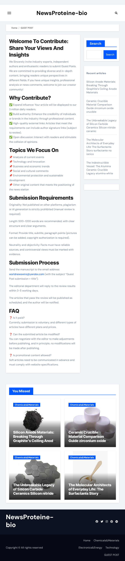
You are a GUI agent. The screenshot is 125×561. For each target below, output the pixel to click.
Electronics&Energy (90, 547)
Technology (112, 547)
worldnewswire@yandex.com (26, 274)
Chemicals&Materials (27, 404)
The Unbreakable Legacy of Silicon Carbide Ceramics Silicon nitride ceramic (101, 126)
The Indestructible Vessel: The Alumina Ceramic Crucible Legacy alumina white (99, 168)
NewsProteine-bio (61, 13)
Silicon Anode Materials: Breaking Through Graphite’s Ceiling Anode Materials (101, 87)
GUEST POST (111, 555)
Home (86, 540)
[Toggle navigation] (9, 13)
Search (96, 43)
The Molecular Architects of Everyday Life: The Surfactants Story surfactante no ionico (100, 147)
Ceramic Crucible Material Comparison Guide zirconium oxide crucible (100, 106)
